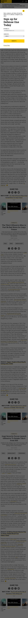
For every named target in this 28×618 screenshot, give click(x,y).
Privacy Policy (7, 45)
